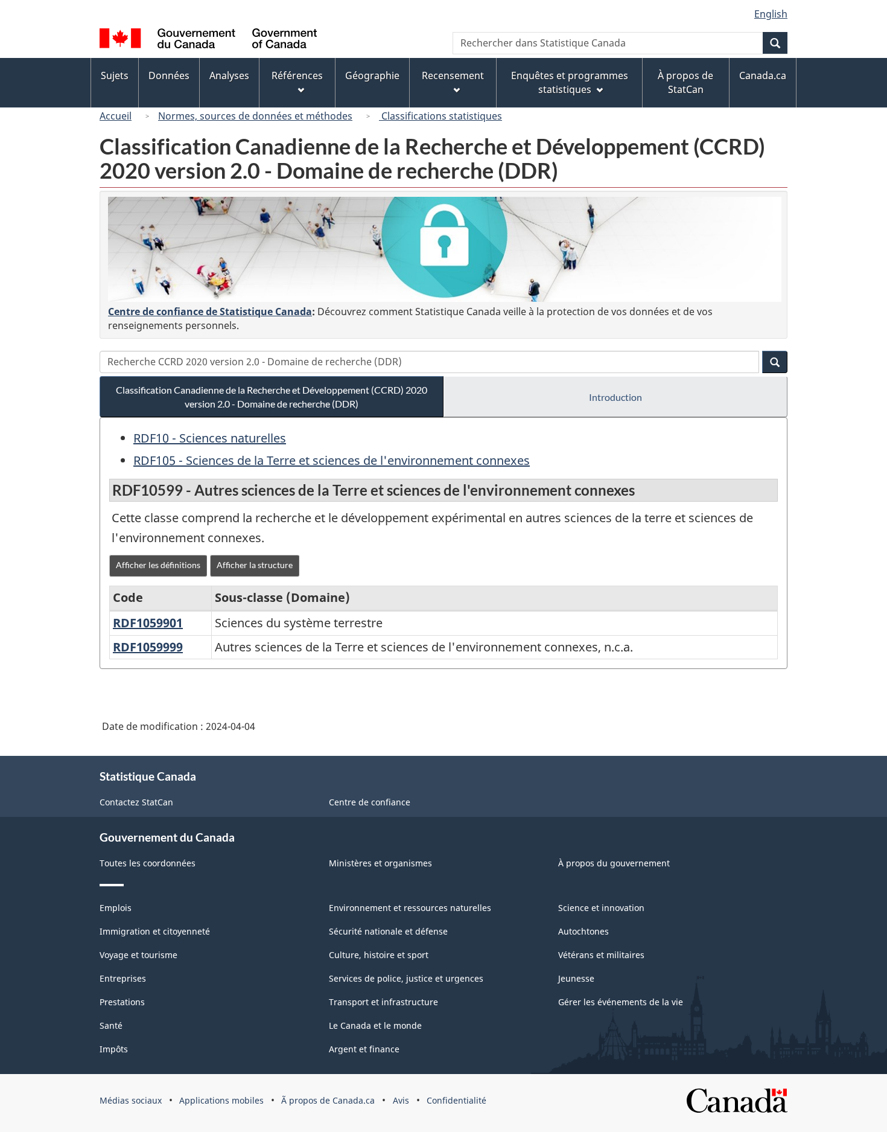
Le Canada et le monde (375, 1025)
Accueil (116, 116)
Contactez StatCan (136, 802)
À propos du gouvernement (614, 863)
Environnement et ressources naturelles (410, 907)
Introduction (615, 397)
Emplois (116, 907)
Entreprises (123, 978)
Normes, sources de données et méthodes (255, 116)
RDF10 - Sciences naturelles (209, 438)
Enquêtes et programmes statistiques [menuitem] (569, 82)
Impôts (114, 1049)
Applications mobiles (221, 1100)
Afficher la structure (255, 565)
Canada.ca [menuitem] (762, 75)
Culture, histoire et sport (378, 955)
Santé (111, 1025)
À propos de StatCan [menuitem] (685, 82)
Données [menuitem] (168, 75)
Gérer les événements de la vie (620, 1002)
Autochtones (583, 931)
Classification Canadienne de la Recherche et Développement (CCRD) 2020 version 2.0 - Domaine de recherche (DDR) (271, 396)
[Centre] (444, 249)
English (770, 14)
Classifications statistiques (440, 116)
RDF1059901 (148, 623)
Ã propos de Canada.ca (328, 1100)
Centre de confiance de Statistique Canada (210, 311)
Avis (401, 1100)
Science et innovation (601, 907)
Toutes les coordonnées (148, 863)
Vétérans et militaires (601, 955)
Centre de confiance (369, 802)
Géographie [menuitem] (372, 75)
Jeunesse (576, 978)
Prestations (122, 1002)
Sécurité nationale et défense (388, 931)
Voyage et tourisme (138, 955)
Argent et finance (364, 1049)
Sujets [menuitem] (115, 75)
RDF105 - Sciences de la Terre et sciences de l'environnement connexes (331, 460)
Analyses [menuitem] (229, 75)
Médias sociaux (131, 1100)
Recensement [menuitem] (453, 75)
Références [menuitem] (297, 75)
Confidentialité (456, 1100)
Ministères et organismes (380, 863)
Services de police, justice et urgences (406, 978)
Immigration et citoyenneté (155, 931)
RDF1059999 (148, 647)
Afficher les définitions (158, 565)
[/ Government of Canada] (208, 40)
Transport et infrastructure (383, 1002)
